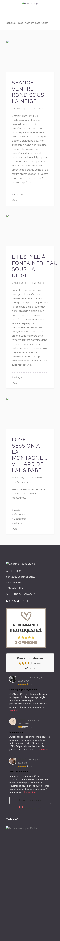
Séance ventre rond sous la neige (28, 92)
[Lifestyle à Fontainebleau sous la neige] (30, 230)
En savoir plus (43, 749)
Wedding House (14, 23)
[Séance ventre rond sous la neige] (30, 56)
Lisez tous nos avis (30, 800)
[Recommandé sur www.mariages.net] (26, 647)
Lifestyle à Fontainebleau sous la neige (35, 266)
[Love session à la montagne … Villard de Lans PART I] (30, 413)
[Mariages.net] (30, 810)
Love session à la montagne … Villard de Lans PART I (29, 455)
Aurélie (39, 108)
